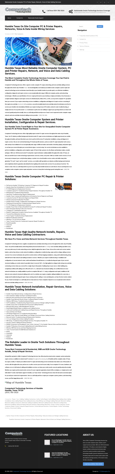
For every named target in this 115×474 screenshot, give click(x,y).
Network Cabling (65, 401)
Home (9, 18)
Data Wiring (39, 401)
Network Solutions (31, 404)
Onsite (53, 404)
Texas (25, 87)
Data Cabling (59, 399)
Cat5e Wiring (52, 399)
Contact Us (20, 18)
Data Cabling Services (29, 401)
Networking (40, 404)
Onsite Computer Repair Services (24, 406)
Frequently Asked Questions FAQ (89, 35)
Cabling (22, 399)
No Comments (19, 34)
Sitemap (82, 49)
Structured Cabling (15, 408)
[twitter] (101, 2)
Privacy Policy (84, 42)
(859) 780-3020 (43, 115)
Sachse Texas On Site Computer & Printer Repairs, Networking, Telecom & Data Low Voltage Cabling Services (36, 415)
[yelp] (108, 2)
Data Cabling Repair (17, 401)
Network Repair (21, 404)
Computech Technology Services (22, 471)
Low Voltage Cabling (49, 401)
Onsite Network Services (41, 406)
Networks (47, 404)
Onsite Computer (60, 404)
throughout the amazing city (40, 359)
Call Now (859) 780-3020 (93, 464)
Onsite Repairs (53, 406)
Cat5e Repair (44, 399)
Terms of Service (84, 46)
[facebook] (97, 2)
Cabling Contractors (30, 399)
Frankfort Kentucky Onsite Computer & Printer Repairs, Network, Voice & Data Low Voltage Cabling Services (40, 419)
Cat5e (34, 268)
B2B (7, 319)
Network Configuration (60, 402)
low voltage (47, 246)
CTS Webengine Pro (104, 471)
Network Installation (11, 404)
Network (57, 401)
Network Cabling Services (46, 402)
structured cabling (22, 104)
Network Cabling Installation (30, 402)
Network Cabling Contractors (13, 402)
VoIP (43, 271)
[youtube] (104, 2)
